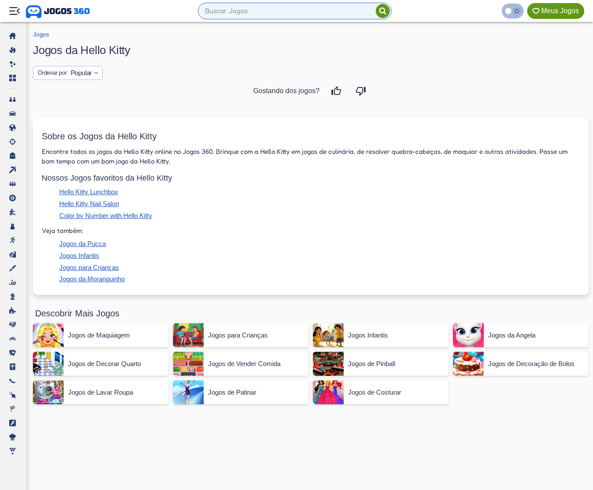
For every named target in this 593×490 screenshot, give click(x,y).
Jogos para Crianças (89, 267)
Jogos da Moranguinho (92, 279)
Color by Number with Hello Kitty (105, 215)
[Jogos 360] (58, 11)
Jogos (41, 34)
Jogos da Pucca (82, 243)
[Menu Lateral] (14, 11)
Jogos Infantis (79, 255)
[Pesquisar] (383, 11)
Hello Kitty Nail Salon (89, 203)
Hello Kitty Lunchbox (88, 192)
